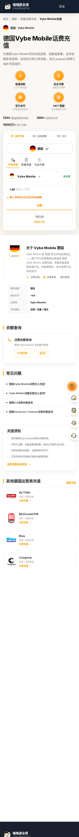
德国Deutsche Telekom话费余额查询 (31, 411)
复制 (31, 353)
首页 (5, 18)
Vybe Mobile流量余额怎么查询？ (28, 393)
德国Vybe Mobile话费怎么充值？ (28, 383)
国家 (14, 18)
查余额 (66, 176)
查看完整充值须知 (17, 464)
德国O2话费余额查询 (21, 402)
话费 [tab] (39, 205)
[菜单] (71, 6)
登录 (62, 6)
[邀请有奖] (72, 386)
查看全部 (71, 482)
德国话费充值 (28, 18)
